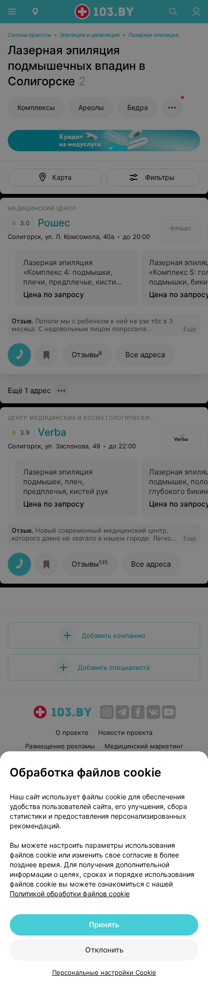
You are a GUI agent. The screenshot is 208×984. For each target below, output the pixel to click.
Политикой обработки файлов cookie (70, 893)
